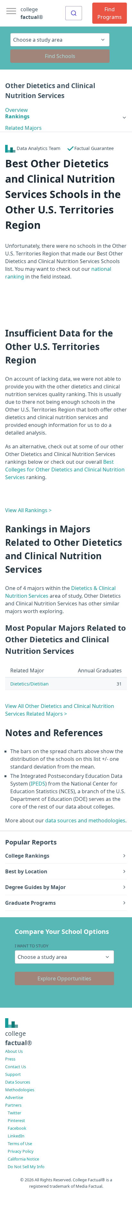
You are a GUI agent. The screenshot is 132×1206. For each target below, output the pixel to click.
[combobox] (73, 13)
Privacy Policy (21, 1151)
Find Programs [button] (109, 13)
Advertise (14, 1097)
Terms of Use (20, 1143)
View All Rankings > (28, 510)
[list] (66, 116)
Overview (16, 109)
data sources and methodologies (85, 820)
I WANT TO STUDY (31, 946)
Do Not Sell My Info (26, 1166)
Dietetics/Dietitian (29, 684)
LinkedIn (16, 1136)
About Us (14, 1051)
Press (10, 1059)
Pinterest (16, 1120)
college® (18, 1038)
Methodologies (19, 1090)
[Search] (73, 13)
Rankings (17, 116)
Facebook (17, 1128)
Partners (13, 1105)
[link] (66, 116)
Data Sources (17, 1082)
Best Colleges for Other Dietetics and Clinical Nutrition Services (65, 469)
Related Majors (23, 127)
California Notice (23, 1159)
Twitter (14, 1113)
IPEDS (38, 783)
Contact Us (15, 1066)
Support (13, 1074)
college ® (32, 13)
